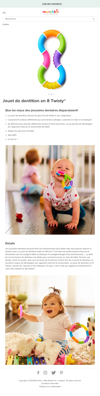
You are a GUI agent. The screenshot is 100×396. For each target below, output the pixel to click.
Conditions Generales (50, 383)
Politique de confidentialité (50, 387)
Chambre (6, 24)
